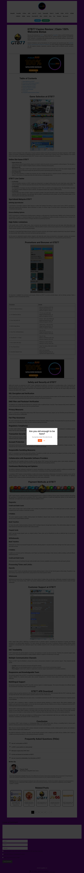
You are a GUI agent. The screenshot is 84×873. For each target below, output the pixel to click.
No (44, 440)
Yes (40, 440)
